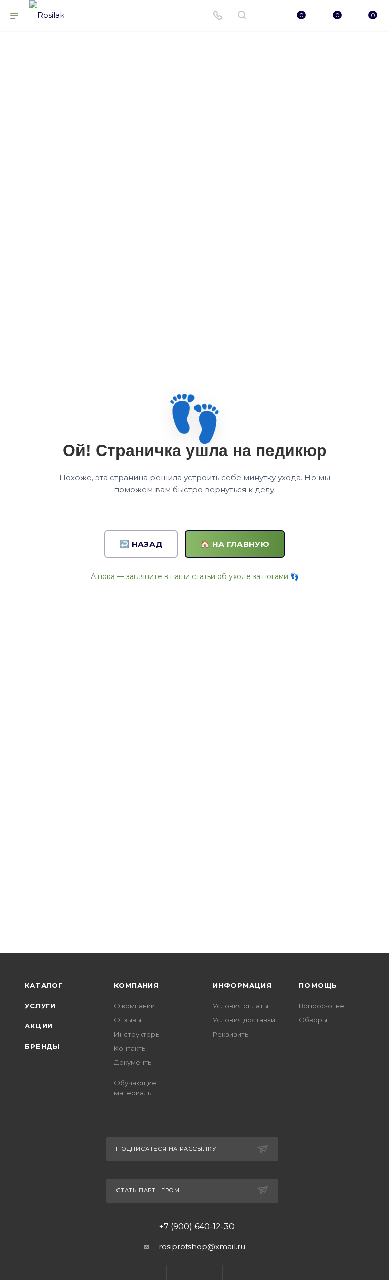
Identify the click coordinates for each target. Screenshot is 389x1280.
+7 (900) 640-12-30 (197, 1227)
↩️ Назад (141, 544)
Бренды (42, 1046)
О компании (134, 1006)
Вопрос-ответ (323, 1006)
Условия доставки (244, 1020)
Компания (136, 985)
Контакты (130, 1048)
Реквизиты (231, 1034)
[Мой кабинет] (265, 16)
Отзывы (127, 1020)
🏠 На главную (234, 544)
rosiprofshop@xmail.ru (202, 1246)
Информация (242, 985)
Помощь (318, 985)
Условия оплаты (240, 1006)
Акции (39, 1026)
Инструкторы (137, 1034)
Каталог (44, 985)
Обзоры (313, 1020)
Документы (133, 1062)
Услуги (40, 1006)
